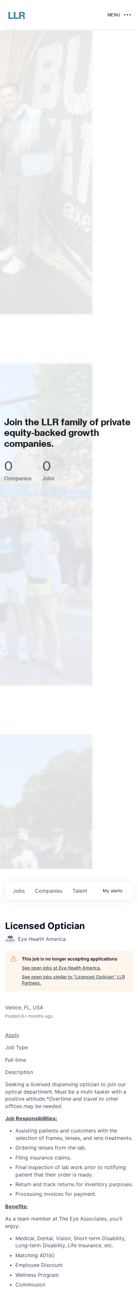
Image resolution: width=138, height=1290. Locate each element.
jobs (19, 891)
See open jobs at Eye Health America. (61, 967)
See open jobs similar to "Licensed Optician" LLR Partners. (73, 980)
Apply (12, 1035)
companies (48, 891)
